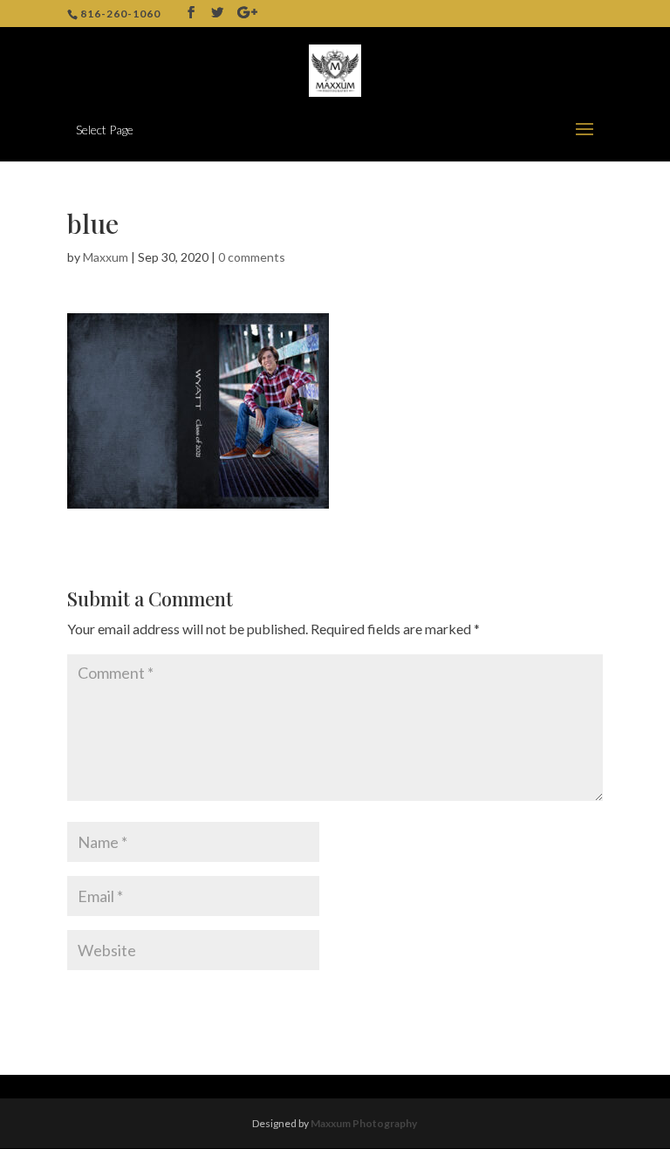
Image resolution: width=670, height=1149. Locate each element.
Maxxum (105, 257)
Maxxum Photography (364, 1123)
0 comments (251, 257)
